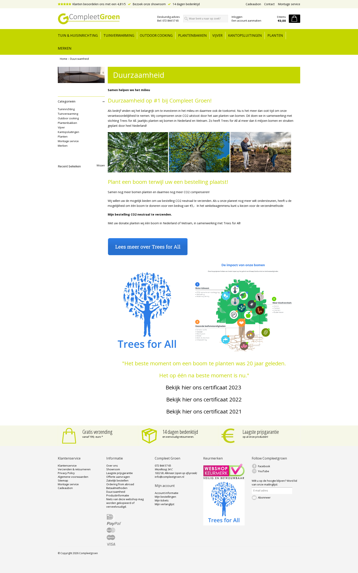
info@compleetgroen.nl (169, 477)
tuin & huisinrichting (78, 35)
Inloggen (237, 17)
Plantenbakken (192, 35)
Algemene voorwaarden (73, 477)
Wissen (101, 165)
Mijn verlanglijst (164, 504)
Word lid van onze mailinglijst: (274, 482)
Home (63, 59)
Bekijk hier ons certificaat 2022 (204, 399)
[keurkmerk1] (224, 478)
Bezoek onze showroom (149, 4)
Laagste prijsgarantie (261, 431)
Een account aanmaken (246, 20)
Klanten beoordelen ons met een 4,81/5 (99, 4)
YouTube (263, 471)
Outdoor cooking (156, 35)
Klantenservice (67, 465)
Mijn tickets (162, 500)
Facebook (264, 466)
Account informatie (166, 493)
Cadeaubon (253, 4)
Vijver (217, 35)
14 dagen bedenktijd (186, 4)
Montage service (289, 4)
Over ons (112, 465)
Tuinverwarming (118, 35)
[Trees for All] (224, 524)
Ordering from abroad (120, 484)
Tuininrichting (66, 109)
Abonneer (264, 497)
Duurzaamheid (79, 59)
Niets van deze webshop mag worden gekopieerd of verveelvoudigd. (125, 502)
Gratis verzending (97, 431)
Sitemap (63, 480)
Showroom (113, 469)
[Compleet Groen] (105, 19)
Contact (269, 4)
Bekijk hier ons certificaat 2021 (204, 411)
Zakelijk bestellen (117, 480)
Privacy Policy (66, 473)
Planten (275, 35)
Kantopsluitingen (245, 35)
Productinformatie (117, 495)
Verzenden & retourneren (74, 469)
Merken (64, 48)
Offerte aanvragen (118, 477)
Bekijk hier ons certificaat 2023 (204, 387)
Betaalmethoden (116, 488)
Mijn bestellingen (165, 497)
